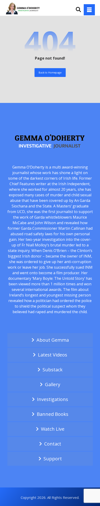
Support (52, 458)
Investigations (52, 399)
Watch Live (52, 429)
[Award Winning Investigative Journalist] (23, 8)
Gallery (52, 384)
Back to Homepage (50, 72)
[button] (89, 9)
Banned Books (52, 414)
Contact (52, 444)
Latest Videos (52, 355)
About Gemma (53, 340)
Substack (53, 369)
